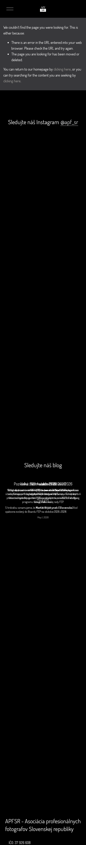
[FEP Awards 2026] (43, 476)
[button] (14, 141)
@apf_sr (69, 122)
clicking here (62, 69)
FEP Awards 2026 (43, 483)
